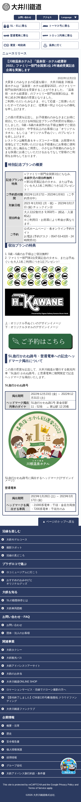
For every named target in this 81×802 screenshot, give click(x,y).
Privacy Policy (66, 784)
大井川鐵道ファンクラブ (20, 708)
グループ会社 (14, 765)
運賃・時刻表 (18, 45)
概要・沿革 (12, 725)
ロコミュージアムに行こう (22, 572)
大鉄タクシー (14, 649)
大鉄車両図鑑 (14, 608)
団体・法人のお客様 (18, 633)
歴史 (9, 733)
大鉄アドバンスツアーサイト (23, 665)
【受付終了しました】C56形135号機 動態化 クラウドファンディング (41, 699)
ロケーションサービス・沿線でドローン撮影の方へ (36, 689)
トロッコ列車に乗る (60, 35)
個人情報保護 (14, 749)
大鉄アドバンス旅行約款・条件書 (25, 773)
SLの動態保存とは (17, 600)
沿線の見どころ (15, 555)
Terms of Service (37, 788)
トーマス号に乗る (59, 25)
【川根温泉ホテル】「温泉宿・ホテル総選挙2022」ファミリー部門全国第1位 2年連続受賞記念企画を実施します (40, 66)
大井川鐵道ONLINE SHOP (21, 681)
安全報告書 (12, 741)
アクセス (47, 17)
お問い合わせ (24, 17)
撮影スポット (14, 547)
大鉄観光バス (14, 657)
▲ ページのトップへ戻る (58, 521)
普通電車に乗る (19, 35)
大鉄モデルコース (16, 539)
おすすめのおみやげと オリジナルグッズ (19, 582)
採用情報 (11, 757)
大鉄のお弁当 (14, 673)
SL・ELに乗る (18, 25)
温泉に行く (55, 45)
